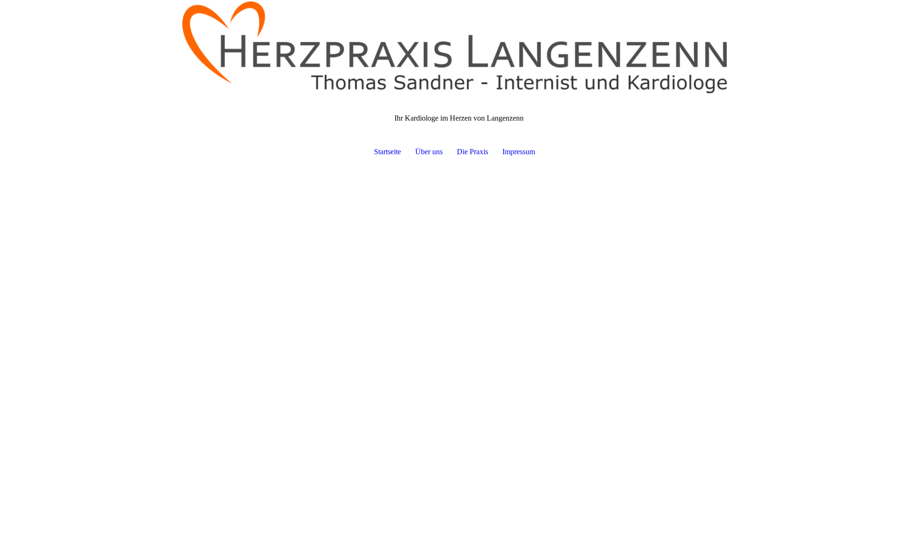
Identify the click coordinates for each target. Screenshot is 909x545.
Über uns (429, 152)
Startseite (387, 152)
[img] (454, 47)
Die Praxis (472, 152)
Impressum (518, 152)
